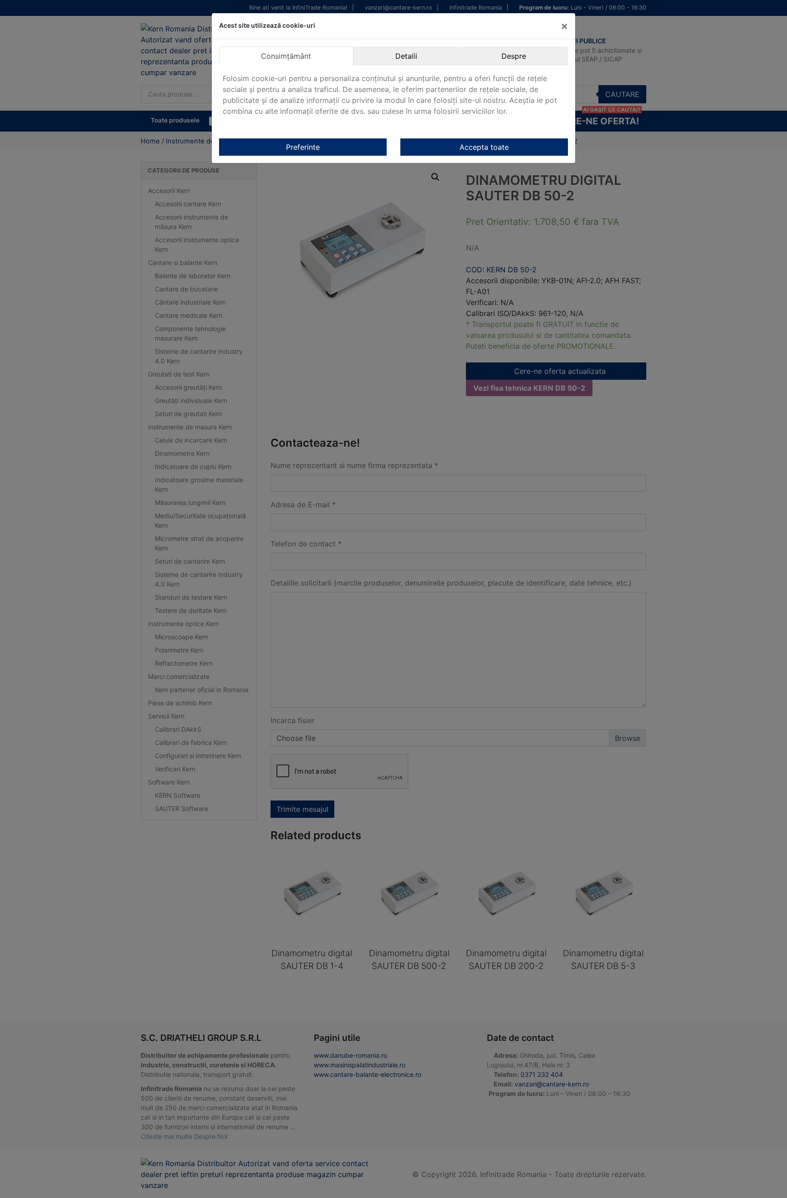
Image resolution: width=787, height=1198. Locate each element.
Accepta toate (484, 147)
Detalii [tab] (406, 56)
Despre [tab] (513, 56)
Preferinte (303, 147)
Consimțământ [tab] (286, 56)
